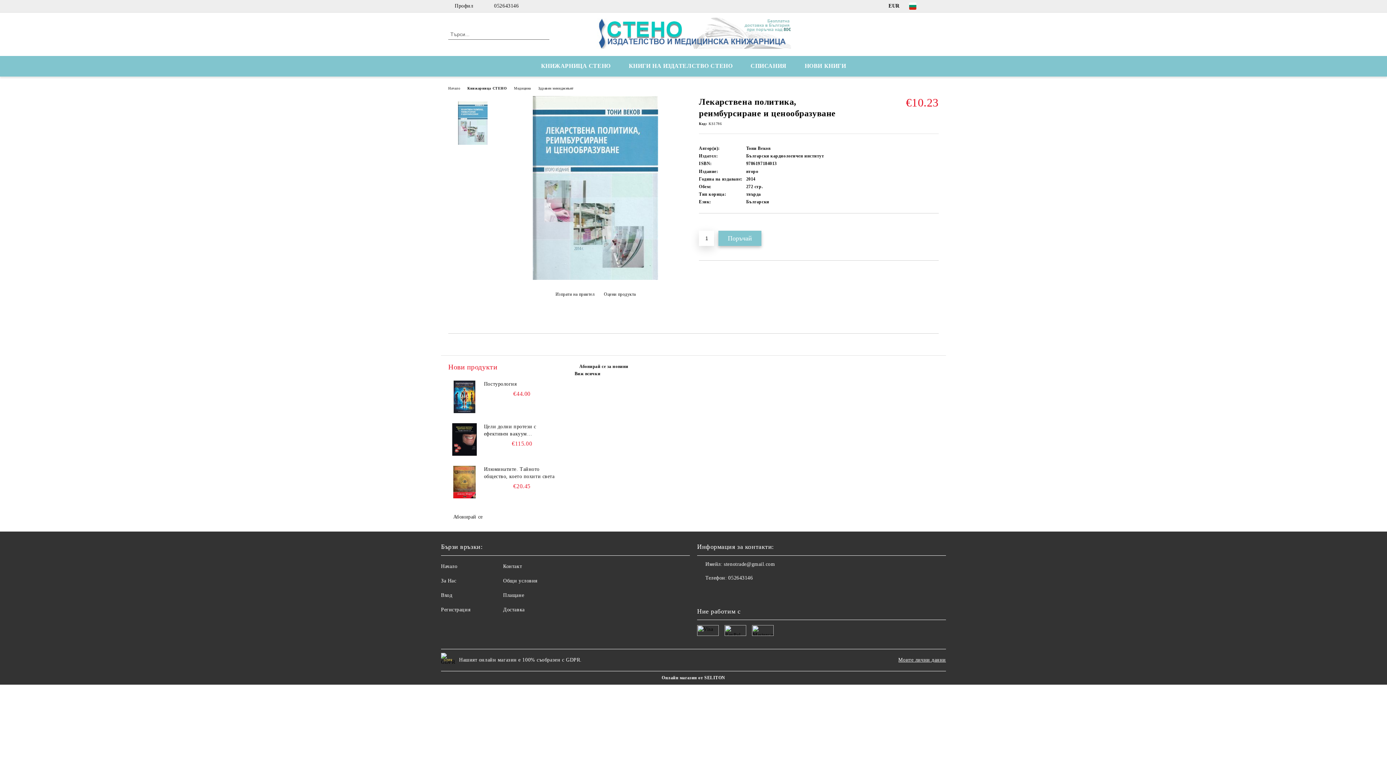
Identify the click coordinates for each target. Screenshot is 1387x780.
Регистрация (455, 609)
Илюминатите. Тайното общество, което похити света (519, 473)
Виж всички (588, 373)
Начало (454, 88)
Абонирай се (468, 517)
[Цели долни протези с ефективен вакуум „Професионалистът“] (464, 439)
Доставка (513, 609)
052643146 (506, 6)
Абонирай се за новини (603, 366)
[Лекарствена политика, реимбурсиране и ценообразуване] (595, 278)
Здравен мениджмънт (556, 88)
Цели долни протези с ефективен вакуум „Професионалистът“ (510, 431)
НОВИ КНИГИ (825, 66)
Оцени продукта (620, 294)
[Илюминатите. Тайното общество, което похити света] (464, 482)
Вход (446, 595)
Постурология (500, 384)
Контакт (512, 566)
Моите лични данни (922, 660)
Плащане (513, 595)
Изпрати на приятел (575, 294)
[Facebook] (935, 6)
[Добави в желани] (713, 225)
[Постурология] (464, 397)
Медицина (522, 88)
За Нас (448, 581)
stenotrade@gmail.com (749, 564)
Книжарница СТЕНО (487, 88)
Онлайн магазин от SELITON (693, 677)
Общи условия (520, 581)
